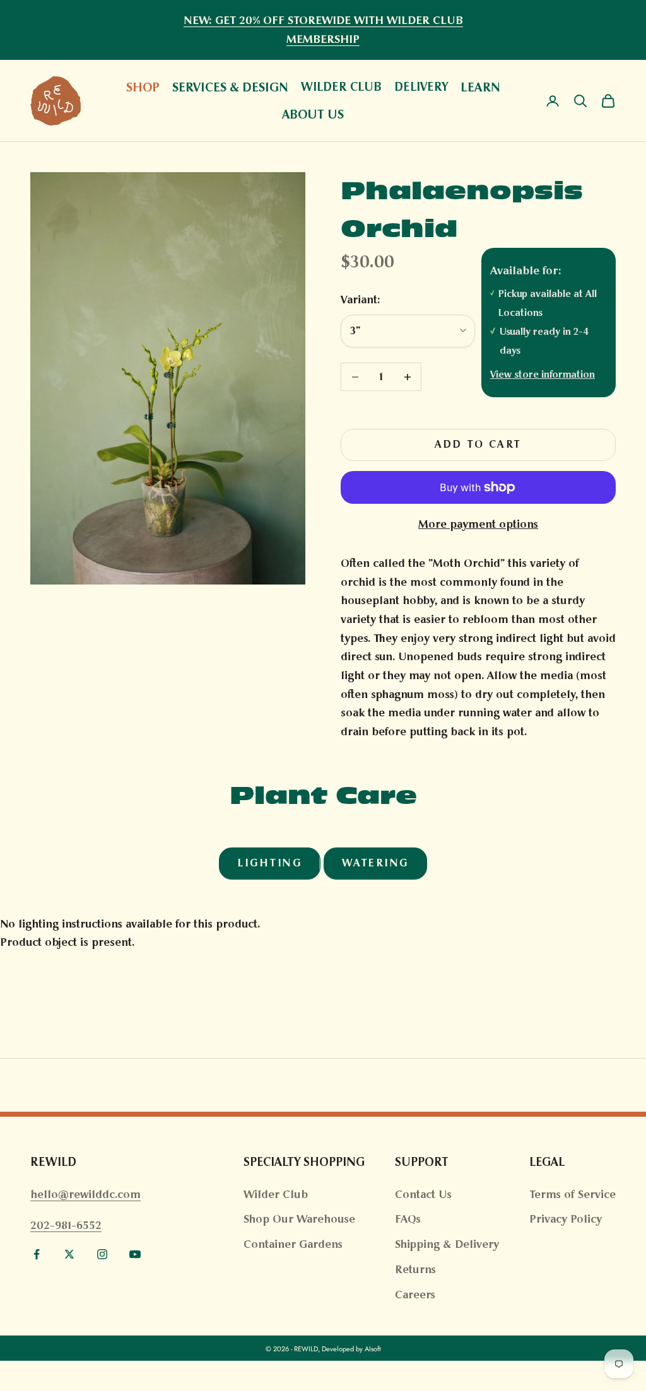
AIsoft (373, 1349)
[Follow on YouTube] (135, 1254)
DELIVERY (421, 86)
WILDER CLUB (341, 86)
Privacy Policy (565, 1219)
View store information (542, 374)
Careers (415, 1294)
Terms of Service (572, 1194)
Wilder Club (276, 1194)
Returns (415, 1269)
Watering (375, 863)
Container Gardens (293, 1244)
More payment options (478, 524)
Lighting (269, 863)
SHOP (143, 87)
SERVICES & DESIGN (230, 87)
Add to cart (478, 444)
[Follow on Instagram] (102, 1254)
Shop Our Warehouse (299, 1219)
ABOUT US (313, 114)
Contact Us (423, 1194)
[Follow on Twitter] (69, 1254)
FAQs (408, 1219)
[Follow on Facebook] (36, 1254)
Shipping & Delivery (447, 1244)
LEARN (480, 87)
